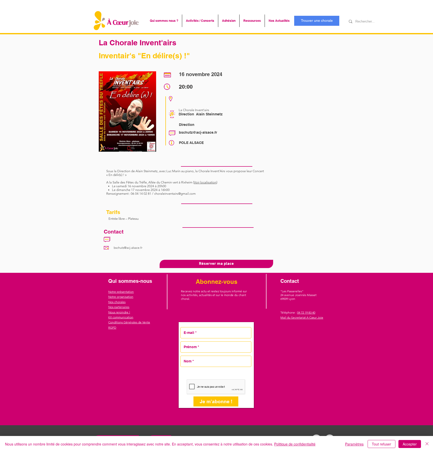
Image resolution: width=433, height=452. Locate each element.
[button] (164, 21)
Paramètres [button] (354, 443)
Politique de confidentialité (294, 443)
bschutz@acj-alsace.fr (198, 132)
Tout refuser (381, 443)
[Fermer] (427, 444)
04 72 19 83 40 (306, 312)
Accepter (410, 443)
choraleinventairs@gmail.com (175, 193)
